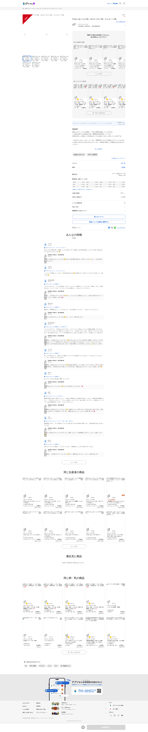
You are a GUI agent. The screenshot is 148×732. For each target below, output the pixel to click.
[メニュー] (124, 3)
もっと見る (98, 74)
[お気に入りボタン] (86, 47)
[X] (111, 715)
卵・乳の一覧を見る (99, 113)
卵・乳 (34, 8)
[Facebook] (118, 715)
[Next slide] (67, 34)
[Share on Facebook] (109, 228)
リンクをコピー (121, 227)
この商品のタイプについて (118, 158)
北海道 (123, 167)
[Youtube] (122, 715)
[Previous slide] (25, 34)
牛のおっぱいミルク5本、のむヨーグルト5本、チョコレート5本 (49, 8)
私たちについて (99, 216)
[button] (98, 25)
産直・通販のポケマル (27, 8)
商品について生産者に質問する (98, 222)
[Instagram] (114, 715)
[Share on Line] (115, 228)
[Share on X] (112, 227)
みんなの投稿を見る (120, 21)
